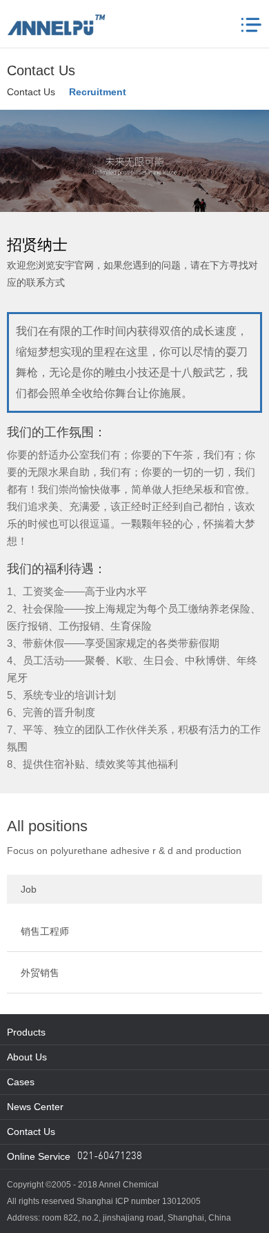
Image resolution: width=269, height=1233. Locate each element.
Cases (20, 1081)
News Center (35, 1106)
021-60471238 (109, 1157)
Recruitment (97, 91)
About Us (27, 1056)
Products (26, 1032)
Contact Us (31, 91)
